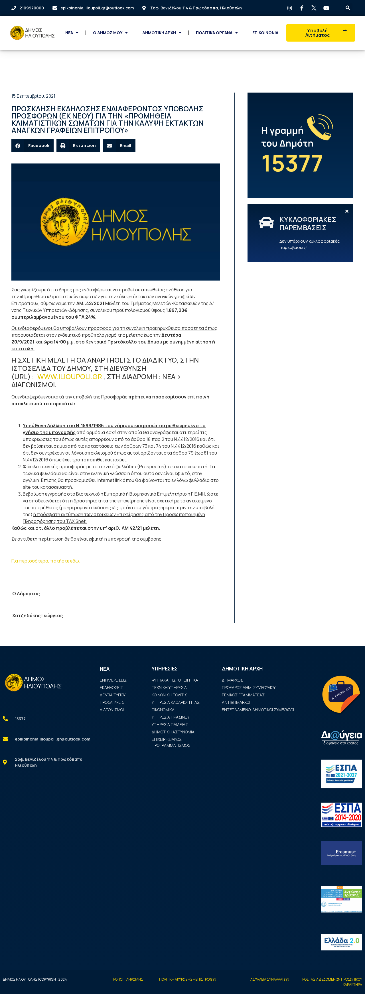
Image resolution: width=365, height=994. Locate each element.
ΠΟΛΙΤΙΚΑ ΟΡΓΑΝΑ (214, 32)
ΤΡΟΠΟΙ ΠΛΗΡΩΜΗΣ (127, 979)
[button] (320, 33)
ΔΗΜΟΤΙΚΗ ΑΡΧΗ (159, 32)
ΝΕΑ (69, 32)
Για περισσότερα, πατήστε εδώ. (45, 561)
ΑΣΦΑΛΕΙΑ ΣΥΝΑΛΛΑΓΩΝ (269, 979)
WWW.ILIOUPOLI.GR (69, 376)
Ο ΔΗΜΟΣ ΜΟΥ (107, 32)
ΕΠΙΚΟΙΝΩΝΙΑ (265, 32)
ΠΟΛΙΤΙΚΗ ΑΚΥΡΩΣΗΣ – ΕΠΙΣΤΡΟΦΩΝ (187, 979)
